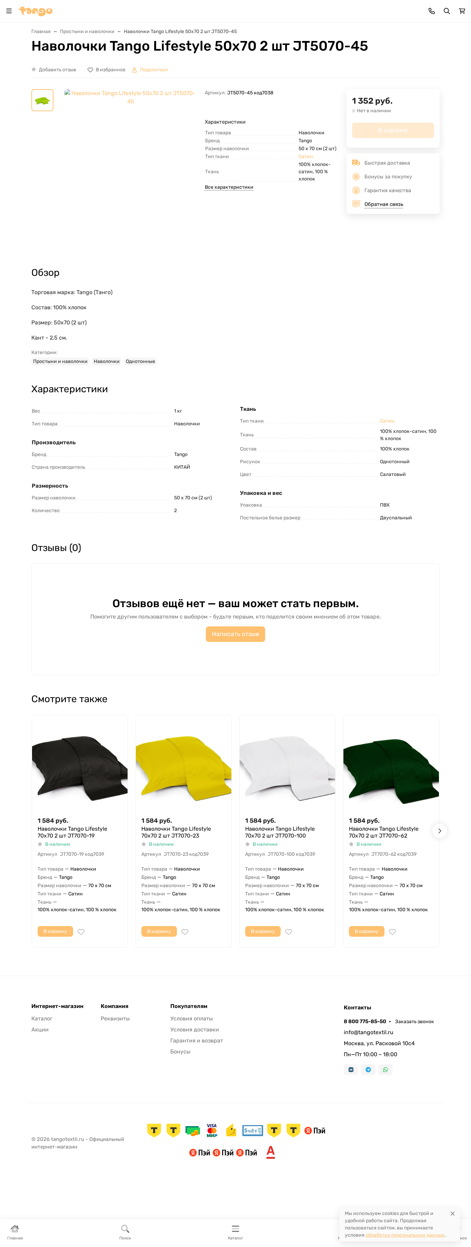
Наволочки (107, 361)
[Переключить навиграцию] (9, 11)
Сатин (306, 156)
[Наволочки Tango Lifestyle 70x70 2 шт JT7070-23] (183, 763)
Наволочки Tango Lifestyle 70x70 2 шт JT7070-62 (384, 832)
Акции (40, 1029)
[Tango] (35, 10)
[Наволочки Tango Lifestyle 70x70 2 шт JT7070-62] (391, 763)
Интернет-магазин (57, 1006)
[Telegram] (368, 1069)
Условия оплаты (191, 1018)
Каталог (41, 1018)
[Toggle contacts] (431, 11)
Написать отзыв (235, 634)
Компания (114, 1006)
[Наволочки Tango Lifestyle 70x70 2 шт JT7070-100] (287, 763)
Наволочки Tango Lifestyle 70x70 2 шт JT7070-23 (176, 832)
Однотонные (140, 361)
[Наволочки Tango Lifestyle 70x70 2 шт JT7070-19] (80, 763)
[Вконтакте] (351, 1069)
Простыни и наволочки (60, 361)
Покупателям (188, 1006)
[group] (130, 171)
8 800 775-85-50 (365, 1021)
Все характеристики (229, 187)
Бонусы (180, 1051)
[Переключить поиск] (447, 11)
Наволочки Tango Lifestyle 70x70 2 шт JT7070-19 (72, 832)
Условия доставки (194, 1029)
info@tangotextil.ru (368, 1032)
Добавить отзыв (57, 70)
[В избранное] (81, 932)
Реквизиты (115, 1018)
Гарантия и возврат (196, 1040)
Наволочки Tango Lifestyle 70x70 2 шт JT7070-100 (280, 832)
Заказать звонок (414, 1022)
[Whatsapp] (385, 1069)
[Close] (452, 1213)
